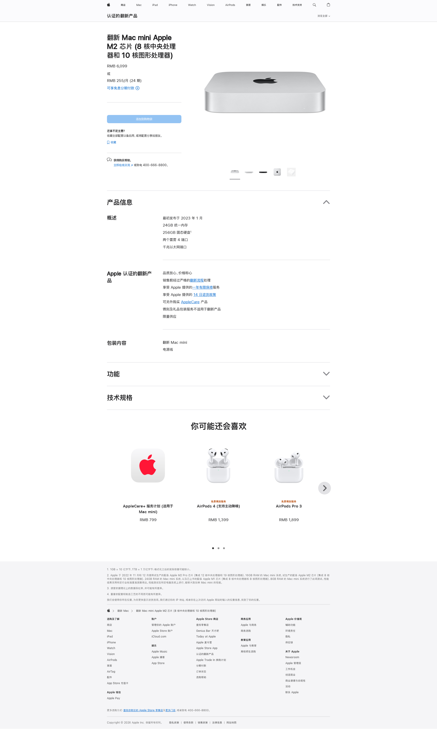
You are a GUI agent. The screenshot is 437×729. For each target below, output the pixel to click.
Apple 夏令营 (204, 642)
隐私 (287, 636)
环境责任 (290, 631)
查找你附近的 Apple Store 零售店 (143, 710)
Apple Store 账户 (162, 631)
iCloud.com (159, 636)
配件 (109, 677)
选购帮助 (201, 677)
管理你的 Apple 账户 (164, 625)
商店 (109, 625)
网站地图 (231, 722)
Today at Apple (206, 636)
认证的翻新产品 (122, 15)
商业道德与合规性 (295, 680)
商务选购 (246, 631)
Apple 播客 (158, 657)
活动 (287, 686)
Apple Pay (113, 698)
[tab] (235, 173)
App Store (158, 663)
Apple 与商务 (249, 625)
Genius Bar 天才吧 (207, 631)
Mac (109, 631)
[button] (314, 5)
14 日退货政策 (204, 294)
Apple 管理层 (293, 663)
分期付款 (201, 665)
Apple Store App (206, 648)
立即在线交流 (123, 165)
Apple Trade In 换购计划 (211, 660)
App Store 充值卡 (117, 683)
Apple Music (159, 651)
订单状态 (201, 671)
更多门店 (170, 710)
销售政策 (203, 722)
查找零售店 (202, 625)
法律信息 (217, 722)
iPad (110, 636)
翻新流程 (197, 280)
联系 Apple (292, 692)
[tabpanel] (265, 98)
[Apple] (108, 610)
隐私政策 (174, 722)
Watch (111, 648)
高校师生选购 (248, 651)
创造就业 (290, 674)
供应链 (289, 642)
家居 (109, 665)
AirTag (111, 671)
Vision (111, 654)
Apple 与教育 (249, 645)
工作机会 (290, 669)
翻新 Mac (123, 610)
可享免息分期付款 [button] (126, 88)
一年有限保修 (202, 287)
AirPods (112, 660)
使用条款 (188, 722)
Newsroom (292, 657)
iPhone (111, 642)
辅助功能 (290, 625)
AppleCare (190, 302)
